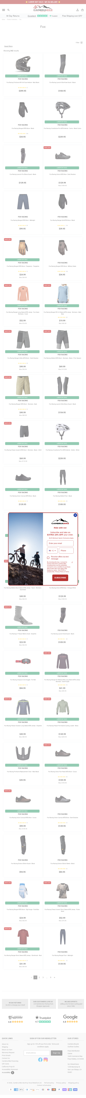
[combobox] (52, 551)
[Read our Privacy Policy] (72, 562)
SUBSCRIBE (60, 578)
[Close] (75, 515)
